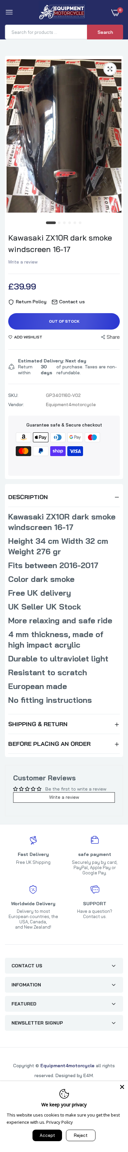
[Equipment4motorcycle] (62, 12)
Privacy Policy (59, 1122)
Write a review (23, 262)
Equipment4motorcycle (67, 1066)
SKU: (13, 395)
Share (113, 337)
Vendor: (16, 404)
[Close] (122, 1087)
